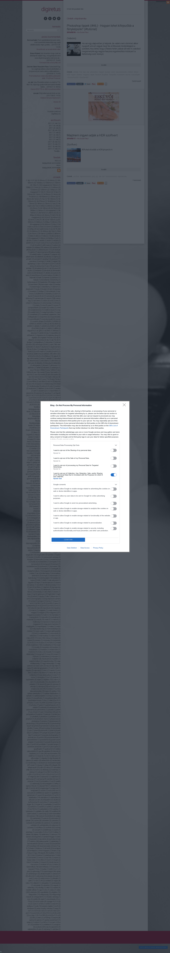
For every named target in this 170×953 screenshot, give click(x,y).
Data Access (85, 548)
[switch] (114, 450)
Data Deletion (72, 548)
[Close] (125, 405)
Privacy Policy (98, 548)
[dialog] (85, 476)
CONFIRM (68, 540)
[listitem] (85, 445)
